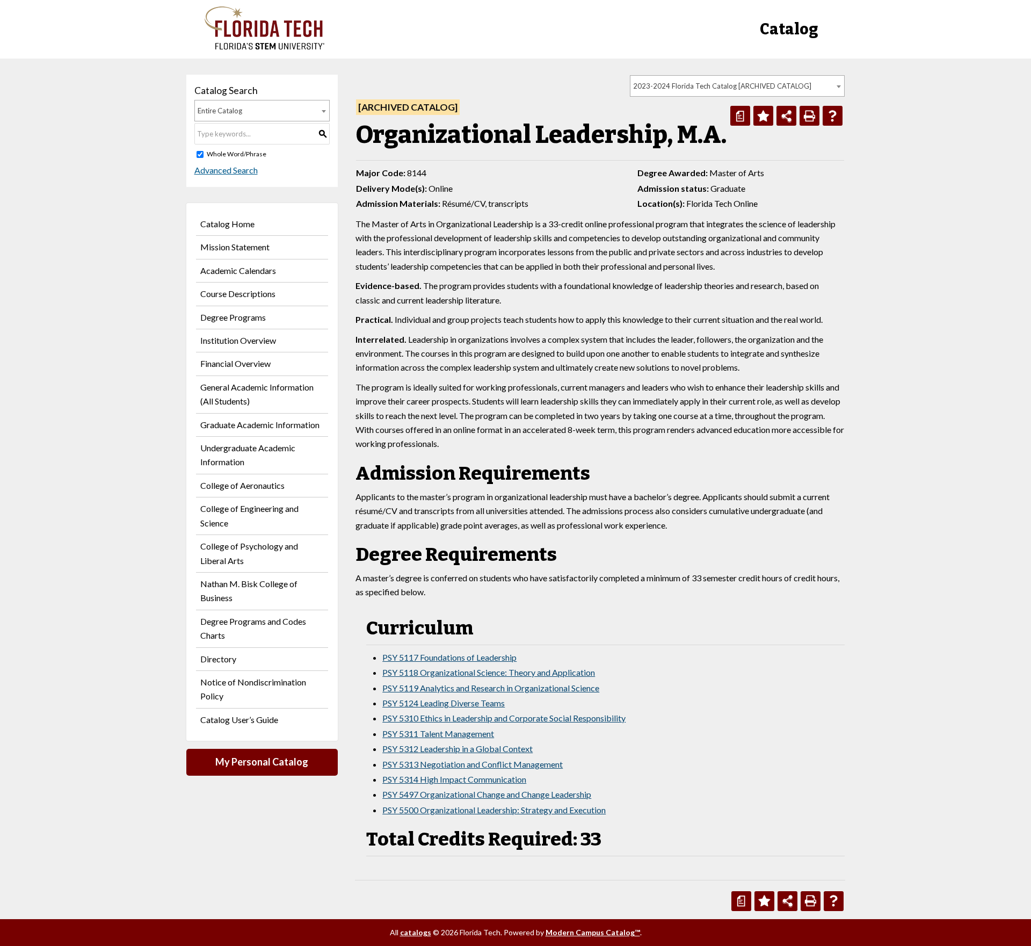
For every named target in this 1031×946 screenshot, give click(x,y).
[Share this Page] (786, 116)
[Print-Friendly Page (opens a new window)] (809, 116)
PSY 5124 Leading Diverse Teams (443, 703)
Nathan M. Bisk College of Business (248, 591)
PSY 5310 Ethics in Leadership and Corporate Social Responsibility (504, 718)
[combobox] (737, 86)
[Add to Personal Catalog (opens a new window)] (763, 116)
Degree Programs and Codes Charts (253, 628)
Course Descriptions (237, 293)
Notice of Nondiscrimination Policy (253, 689)
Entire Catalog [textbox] (220, 110)
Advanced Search (226, 170)
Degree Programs (233, 317)
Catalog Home (227, 224)
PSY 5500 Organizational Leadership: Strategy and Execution (494, 810)
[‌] (264, 46)
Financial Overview (235, 363)
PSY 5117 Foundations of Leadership (449, 657)
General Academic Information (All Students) (257, 394)
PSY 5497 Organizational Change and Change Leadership (486, 794)
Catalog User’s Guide (239, 719)
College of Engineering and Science (249, 515)
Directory (218, 659)
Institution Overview (238, 340)
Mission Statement (235, 247)
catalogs (415, 932)
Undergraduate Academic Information (247, 455)
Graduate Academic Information (260, 425)
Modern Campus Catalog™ (593, 932)
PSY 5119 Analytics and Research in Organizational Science (490, 688)
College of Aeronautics (242, 485)
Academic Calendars (238, 270)
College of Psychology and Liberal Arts (249, 553)
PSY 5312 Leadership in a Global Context (457, 748)
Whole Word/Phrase (236, 154)
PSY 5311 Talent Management (438, 733)
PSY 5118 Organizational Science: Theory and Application (488, 672)
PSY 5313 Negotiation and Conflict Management (472, 764)
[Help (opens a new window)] (833, 116)
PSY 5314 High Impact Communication (454, 779)
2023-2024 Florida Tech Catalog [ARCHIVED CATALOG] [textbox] (722, 86)
